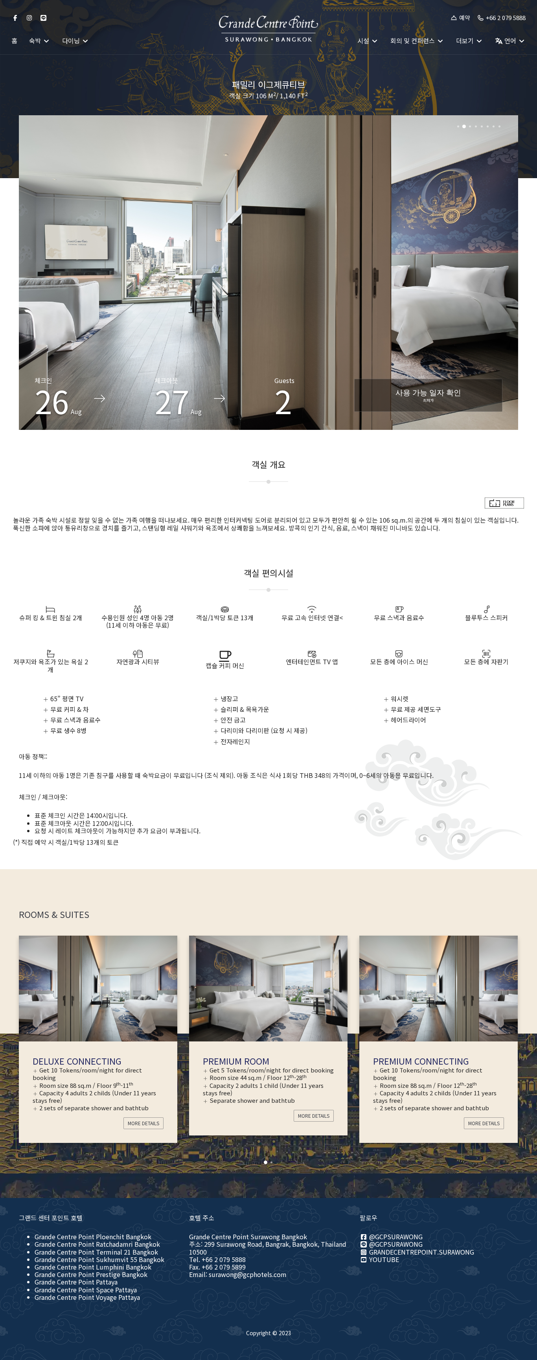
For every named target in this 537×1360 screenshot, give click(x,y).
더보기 (465, 40)
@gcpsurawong (395, 1236)
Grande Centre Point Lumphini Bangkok (93, 1267)
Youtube (383, 1259)
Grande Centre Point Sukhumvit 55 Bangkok (99, 1259)
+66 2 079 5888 (505, 17)
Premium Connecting (251, 1060)
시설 (364, 40)
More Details (143, 1115)
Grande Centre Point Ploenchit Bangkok (93, 1236)
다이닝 (71, 40)
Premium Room (66, 1060)
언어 (510, 40)
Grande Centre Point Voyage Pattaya (87, 1297)
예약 (464, 17)
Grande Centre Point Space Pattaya (86, 1289)
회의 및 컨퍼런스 (413, 40)
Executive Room (409, 1060)
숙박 (35, 40)
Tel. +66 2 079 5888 (217, 1259)
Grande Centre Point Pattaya (76, 1281)
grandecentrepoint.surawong (421, 1252)
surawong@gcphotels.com (248, 1274)
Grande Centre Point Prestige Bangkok (91, 1274)
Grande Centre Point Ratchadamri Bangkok (97, 1244)
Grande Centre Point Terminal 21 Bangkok (96, 1252)
